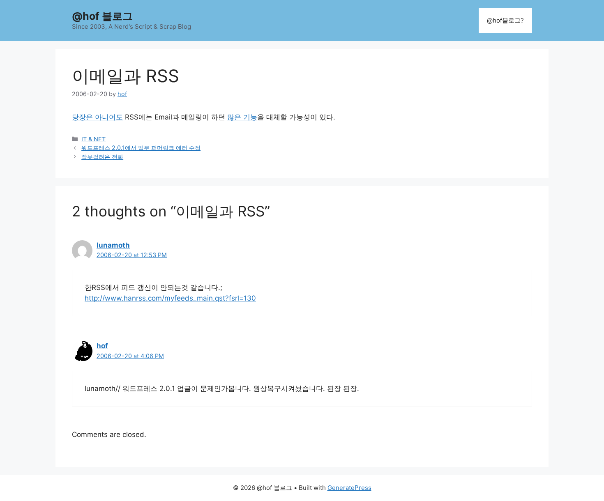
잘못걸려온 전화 (102, 156)
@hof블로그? (505, 20)
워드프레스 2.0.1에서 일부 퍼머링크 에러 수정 (141, 147)
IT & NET (93, 139)
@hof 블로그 (102, 16)
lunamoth (113, 245)
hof (102, 346)
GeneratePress (349, 488)
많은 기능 (242, 117)
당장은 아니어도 (97, 117)
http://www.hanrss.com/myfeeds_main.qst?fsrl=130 (170, 298)
